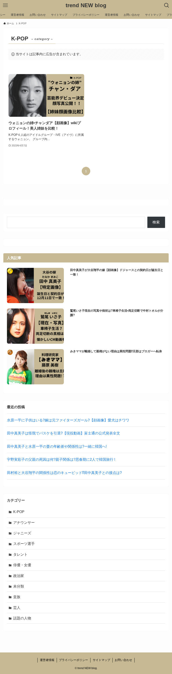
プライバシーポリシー (73, 660)
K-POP (18, 512)
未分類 (18, 586)
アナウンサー (24, 522)
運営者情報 (47, 660)
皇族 (16, 597)
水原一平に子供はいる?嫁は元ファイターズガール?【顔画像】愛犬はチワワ (68, 420)
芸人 (16, 608)
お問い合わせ (123, 660)
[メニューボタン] (5, 5)
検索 (156, 222)
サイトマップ (101, 660)
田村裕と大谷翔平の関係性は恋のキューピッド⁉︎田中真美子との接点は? (64, 473)
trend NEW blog (86, 5)
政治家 (18, 576)
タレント (20, 554)
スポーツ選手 (24, 544)
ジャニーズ (22, 533)
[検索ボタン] (166, 5)
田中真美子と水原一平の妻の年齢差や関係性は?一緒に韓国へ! (57, 446)
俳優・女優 (22, 565)
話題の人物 (22, 618)
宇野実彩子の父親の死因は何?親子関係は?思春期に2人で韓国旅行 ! (61, 459)
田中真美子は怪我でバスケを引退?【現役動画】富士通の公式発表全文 (63, 433)
